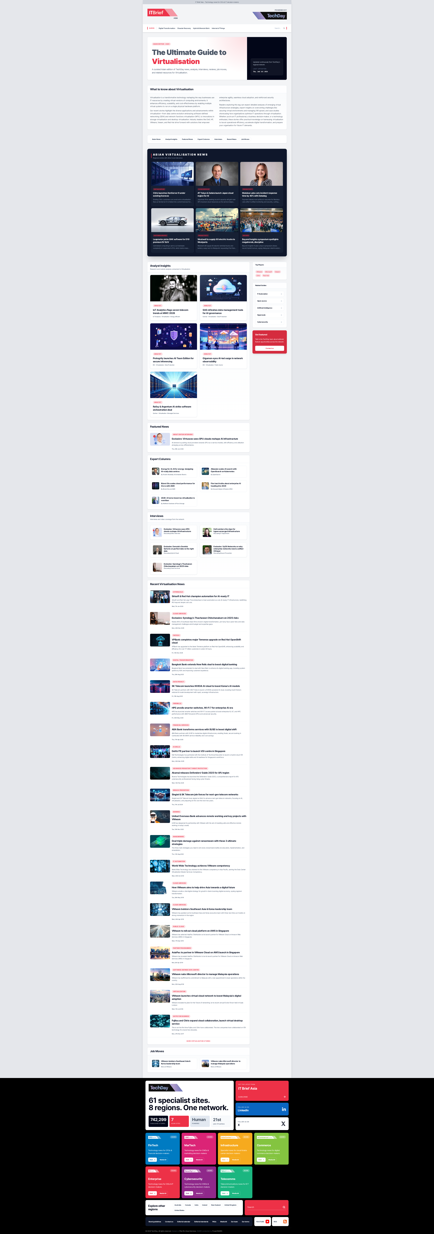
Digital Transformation (167, 28)
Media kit (163, 1160)
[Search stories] (284, 1207)
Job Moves (245, 139)
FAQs (214, 1222)
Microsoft (268, 272)
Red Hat (266, 275)
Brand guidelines (155, 1222)
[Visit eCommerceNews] (267, 1137)
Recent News (231, 139)
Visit (151, 1160)
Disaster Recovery (184, 28)
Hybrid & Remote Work (201, 28)
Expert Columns (204, 139)
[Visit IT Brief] (158, 1171)
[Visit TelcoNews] (231, 1171)
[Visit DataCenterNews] (231, 1137)
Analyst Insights (171, 139)
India (196, 1205)
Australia (178, 1205)
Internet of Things (218, 28)
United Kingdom (230, 1205)
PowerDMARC (217, 1231)
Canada (188, 1205)
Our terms (245, 1222)
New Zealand (216, 1205)
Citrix (258, 275)
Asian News (156, 139)
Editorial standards (201, 1222)
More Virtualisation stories (198, 1041)
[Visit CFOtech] (158, 1137)
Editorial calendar (183, 1222)
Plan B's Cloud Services (187, 1231)
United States (179, 1210)
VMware (259, 272)
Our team (234, 1222)
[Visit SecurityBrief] (194, 1171)
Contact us (270, 348)
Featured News (187, 139)
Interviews (218, 139)
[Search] (284, 28)
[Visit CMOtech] (194, 1137)
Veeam (277, 272)
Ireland (204, 1205)
